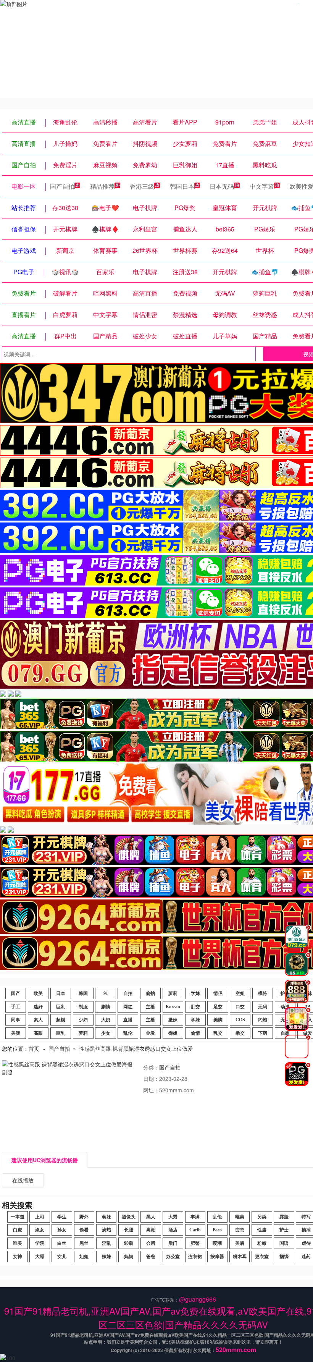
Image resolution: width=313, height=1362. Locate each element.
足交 (218, 1006)
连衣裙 (195, 1256)
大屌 (39, 1256)
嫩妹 (172, 1019)
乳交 (218, 1033)
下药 (262, 1033)
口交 (240, 1006)
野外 (84, 1217)
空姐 (240, 993)
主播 (150, 1006)
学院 (39, 1243)
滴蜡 (106, 1230)
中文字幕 (262, 186)
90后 (128, 1243)
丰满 (195, 1217)
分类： (151, 1067)
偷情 (195, 1033)
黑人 (150, 1217)
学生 (61, 1217)
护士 (284, 1230)
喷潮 (217, 1243)
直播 (127, 1019)
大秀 (172, 1217)
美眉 (239, 1243)
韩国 (83, 993)
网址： (151, 1090)
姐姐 (84, 1256)
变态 (239, 1230)
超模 (60, 1019)
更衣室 (262, 1256)
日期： (151, 1078)
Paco (217, 1230)
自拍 (127, 993)
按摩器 (217, 1256)
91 (105, 993)
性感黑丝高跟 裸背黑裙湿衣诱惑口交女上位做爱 (136, 1048)
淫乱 (106, 1243)
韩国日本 (182, 186)
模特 (262, 993)
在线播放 (23, 1180)
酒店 (172, 1230)
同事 (15, 1019)
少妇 (83, 1019)
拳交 (240, 1033)
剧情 (105, 1006)
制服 (83, 1006)
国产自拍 (62, 186)
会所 (150, 1243)
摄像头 (129, 1217)
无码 (262, 1006)
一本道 (17, 1217)
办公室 (173, 1256)
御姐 (172, 1033)
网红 (127, 1006)
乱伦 (127, 1033)
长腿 (128, 1230)
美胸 (218, 1019)
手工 (15, 1006)
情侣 (218, 993)
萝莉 (172, 993)
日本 (60, 993)
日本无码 (222, 186)
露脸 (284, 1217)
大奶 (105, 1019)
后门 (172, 1243)
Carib (195, 1230)
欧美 (38, 993)
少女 (105, 1033)
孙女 (61, 1230)
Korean (173, 1006)
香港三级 (142, 186)
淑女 (39, 1230)
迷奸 (38, 1006)
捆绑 (284, 1256)
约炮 (262, 1019)
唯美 (239, 1217)
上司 (39, 1217)
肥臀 (195, 1243)
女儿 (61, 1256)
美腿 (15, 1033)
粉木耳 (240, 1256)
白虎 (17, 1230)
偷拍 (150, 993)
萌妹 (106, 1217)
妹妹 (106, 1256)
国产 (15, 993)
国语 (284, 1243)
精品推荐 (102, 186)
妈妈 (128, 1256)
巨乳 (60, 1006)
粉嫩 (261, 1243)
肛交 (195, 1006)
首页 (34, 1048)
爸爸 (150, 1256)
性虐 (261, 1230)
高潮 (150, 1230)
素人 (38, 1019)
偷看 (84, 1230)
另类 (261, 1217)
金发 (150, 1033)
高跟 (38, 1033)
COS (240, 1019)
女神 (17, 1256)
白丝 (61, 1243)
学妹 (195, 993)
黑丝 (84, 1243)
